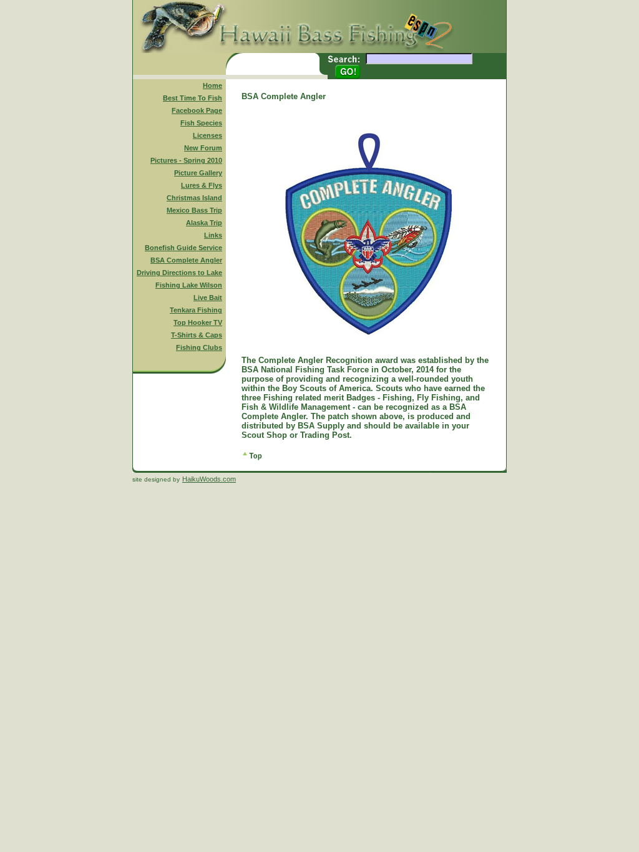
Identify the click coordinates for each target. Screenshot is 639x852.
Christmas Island (194, 197)
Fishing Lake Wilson (188, 285)
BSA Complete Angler (186, 260)
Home (212, 85)
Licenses (207, 135)
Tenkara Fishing (196, 310)
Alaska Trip (204, 222)
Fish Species (201, 123)
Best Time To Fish (192, 98)
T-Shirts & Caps (196, 335)
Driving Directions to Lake (179, 272)
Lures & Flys (201, 185)
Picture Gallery (198, 173)
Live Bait (207, 297)
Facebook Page (197, 110)
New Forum (203, 148)
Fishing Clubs (199, 347)
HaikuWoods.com (209, 479)
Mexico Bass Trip (194, 210)
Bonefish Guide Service (183, 247)
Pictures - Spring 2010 (186, 160)
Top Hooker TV (197, 322)
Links (213, 235)
